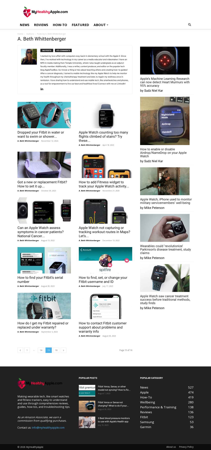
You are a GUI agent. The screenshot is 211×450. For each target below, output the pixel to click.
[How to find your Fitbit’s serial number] (44, 260)
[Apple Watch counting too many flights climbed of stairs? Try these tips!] (105, 115)
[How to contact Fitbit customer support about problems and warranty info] (105, 306)
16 (56, 350)
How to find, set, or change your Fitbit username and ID (103, 280)
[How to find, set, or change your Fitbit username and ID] (105, 260)
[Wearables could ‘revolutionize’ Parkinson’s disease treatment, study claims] (165, 228)
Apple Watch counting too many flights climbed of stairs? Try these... (103, 136)
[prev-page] (20, 350)
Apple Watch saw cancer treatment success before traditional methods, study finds (165, 299)
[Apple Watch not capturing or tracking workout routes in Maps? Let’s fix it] (105, 210)
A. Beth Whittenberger (28, 141)
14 (41, 350)
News (24, 25)
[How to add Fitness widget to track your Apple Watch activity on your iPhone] (105, 165)
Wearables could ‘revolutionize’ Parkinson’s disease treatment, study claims (165, 249)
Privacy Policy (186, 446)
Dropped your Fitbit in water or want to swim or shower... (40, 134)
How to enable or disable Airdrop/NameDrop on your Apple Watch (163, 153)
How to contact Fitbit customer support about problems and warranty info (103, 327)
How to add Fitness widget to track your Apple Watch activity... (104, 184)
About (100, 25)
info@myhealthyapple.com (48, 427)
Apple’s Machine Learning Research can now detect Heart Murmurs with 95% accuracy (165, 82)
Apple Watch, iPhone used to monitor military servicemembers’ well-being (166, 201)
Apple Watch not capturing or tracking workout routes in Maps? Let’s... (104, 232)
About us (171, 446)
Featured (80, 25)
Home (20, 33)
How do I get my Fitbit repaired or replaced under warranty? (42, 325)
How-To (60, 25)
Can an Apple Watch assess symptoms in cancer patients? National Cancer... (40, 232)
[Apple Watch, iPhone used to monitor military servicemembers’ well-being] (165, 181)
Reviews (41, 25)
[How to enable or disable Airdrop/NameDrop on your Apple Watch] (165, 121)
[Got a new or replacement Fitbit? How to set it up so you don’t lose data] (44, 165)
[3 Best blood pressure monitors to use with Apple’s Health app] (87, 422)
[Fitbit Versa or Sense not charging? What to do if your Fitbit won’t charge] (87, 406)
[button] (190, 25)
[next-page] (63, 350)
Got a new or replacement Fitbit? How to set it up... (42, 184)
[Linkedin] (43, 89)
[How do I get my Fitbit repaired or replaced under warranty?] (44, 306)
